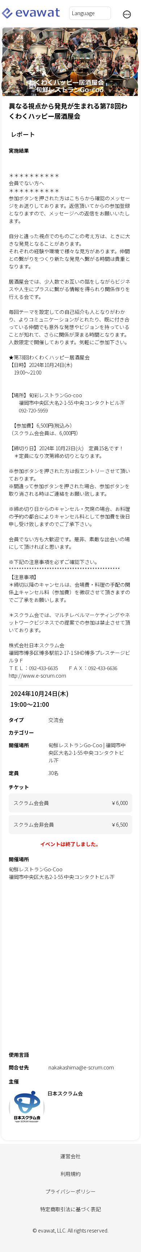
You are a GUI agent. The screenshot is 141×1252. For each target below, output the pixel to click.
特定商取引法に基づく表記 (70, 1209)
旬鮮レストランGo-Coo (36, 869)
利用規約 (70, 1173)
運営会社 (70, 1156)
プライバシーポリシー (70, 1191)
